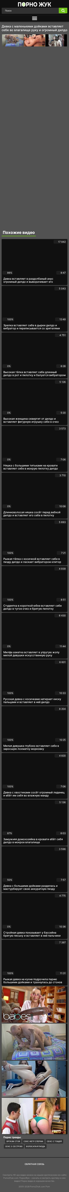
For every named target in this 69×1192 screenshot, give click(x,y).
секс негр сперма (33, 1141)
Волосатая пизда (35, 1146)
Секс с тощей (54, 1141)
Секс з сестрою (13, 1146)
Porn (48, 1186)
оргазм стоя (13, 1141)
